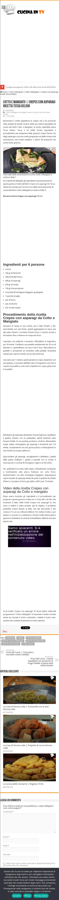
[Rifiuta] (55, 883)
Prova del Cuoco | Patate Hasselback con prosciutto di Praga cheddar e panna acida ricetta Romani (40, 661)
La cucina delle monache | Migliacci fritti (23, 784)
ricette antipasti (33, 638)
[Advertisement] (29, 52)
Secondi (35, 112)
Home (4, 92)
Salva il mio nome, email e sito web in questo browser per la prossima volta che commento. (29, 864)
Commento (8, 812)
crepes (20, 638)
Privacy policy (41, 896)
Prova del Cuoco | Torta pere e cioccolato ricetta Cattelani (20, 652)
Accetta (16, 896)
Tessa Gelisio (28, 644)
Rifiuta (28, 896)
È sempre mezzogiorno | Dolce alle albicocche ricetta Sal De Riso (31, 87)
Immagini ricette (25, 112)
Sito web (6, 854)
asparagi (10, 638)
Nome (6, 837)
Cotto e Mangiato (16, 92)
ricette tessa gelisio (11, 644)
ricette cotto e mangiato (13, 641)
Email (6, 846)
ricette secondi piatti (35, 641)
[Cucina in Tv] (29, 10)
